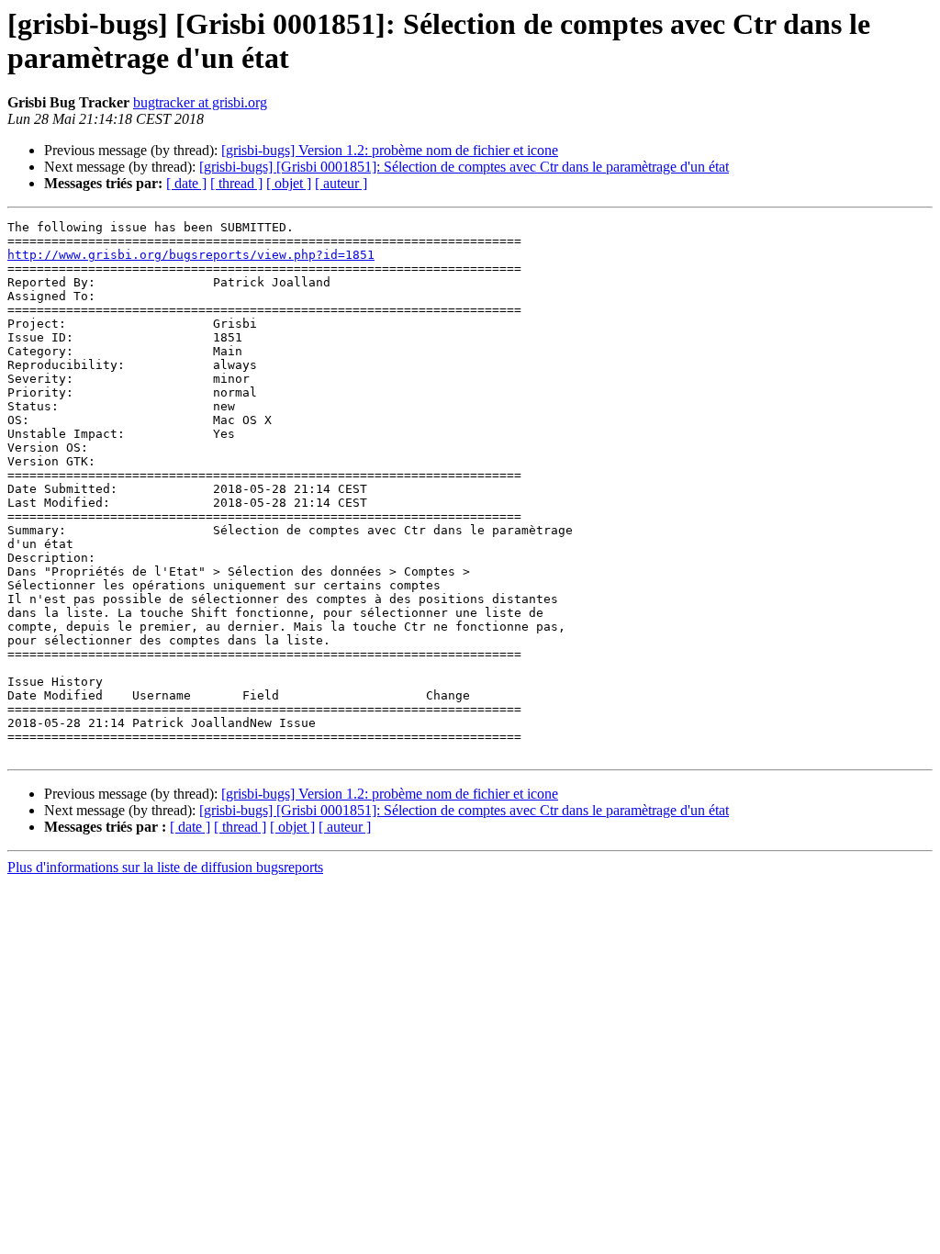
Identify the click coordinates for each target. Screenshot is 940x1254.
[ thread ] (236, 183)
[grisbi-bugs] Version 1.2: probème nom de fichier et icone (389, 150)
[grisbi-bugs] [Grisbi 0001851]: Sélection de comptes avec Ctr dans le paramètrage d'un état (464, 166)
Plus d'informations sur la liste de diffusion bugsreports (165, 867)
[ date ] (186, 183)
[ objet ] (288, 183)
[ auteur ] (341, 183)
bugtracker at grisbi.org (200, 102)
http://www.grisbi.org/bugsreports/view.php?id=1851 (191, 255)
